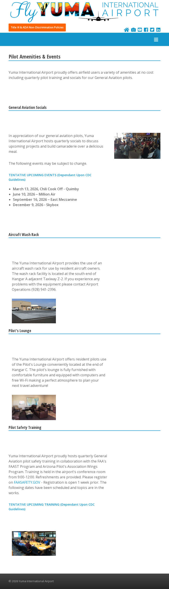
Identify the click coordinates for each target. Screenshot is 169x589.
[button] (37, 27)
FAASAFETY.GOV (27, 482)
